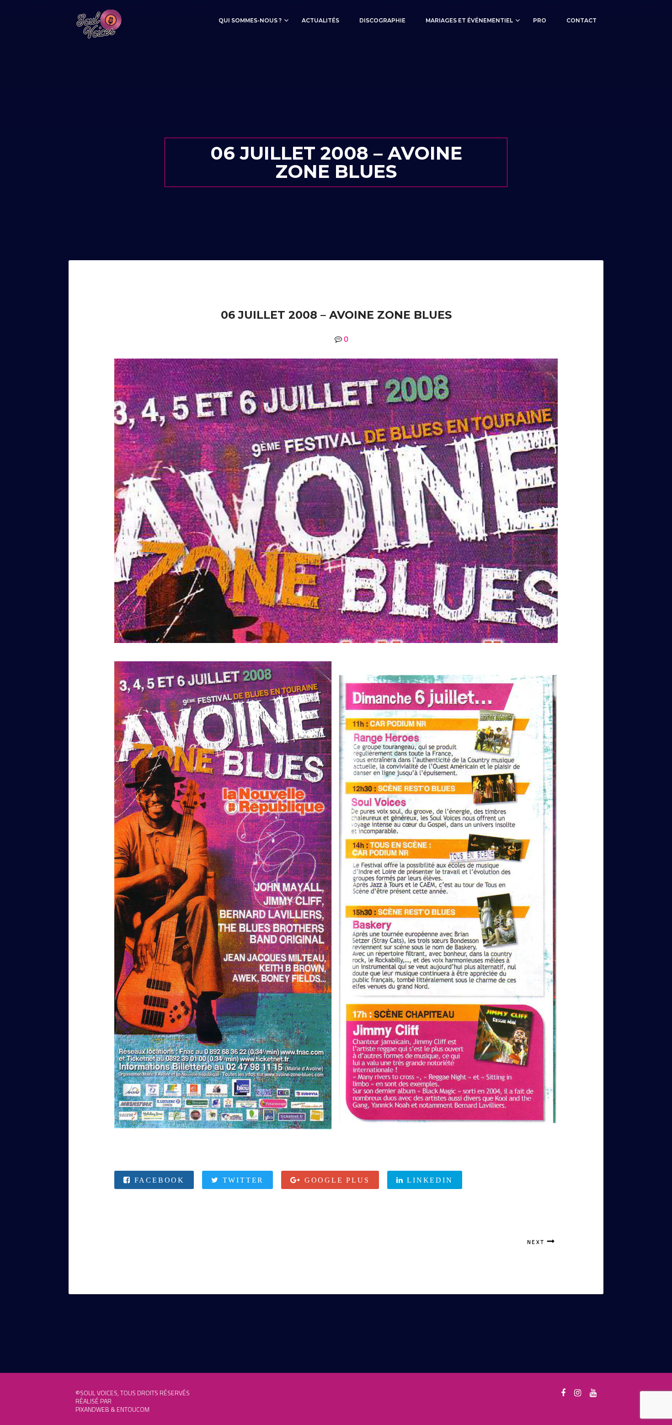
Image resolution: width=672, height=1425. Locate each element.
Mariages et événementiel (469, 20)
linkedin (428, 1180)
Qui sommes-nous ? (250, 20)
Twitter (241, 1180)
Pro (539, 20)
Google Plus (335, 1180)
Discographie (382, 20)
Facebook (158, 1180)
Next (536, 1242)
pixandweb (92, 1409)
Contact (581, 20)
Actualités (320, 20)
